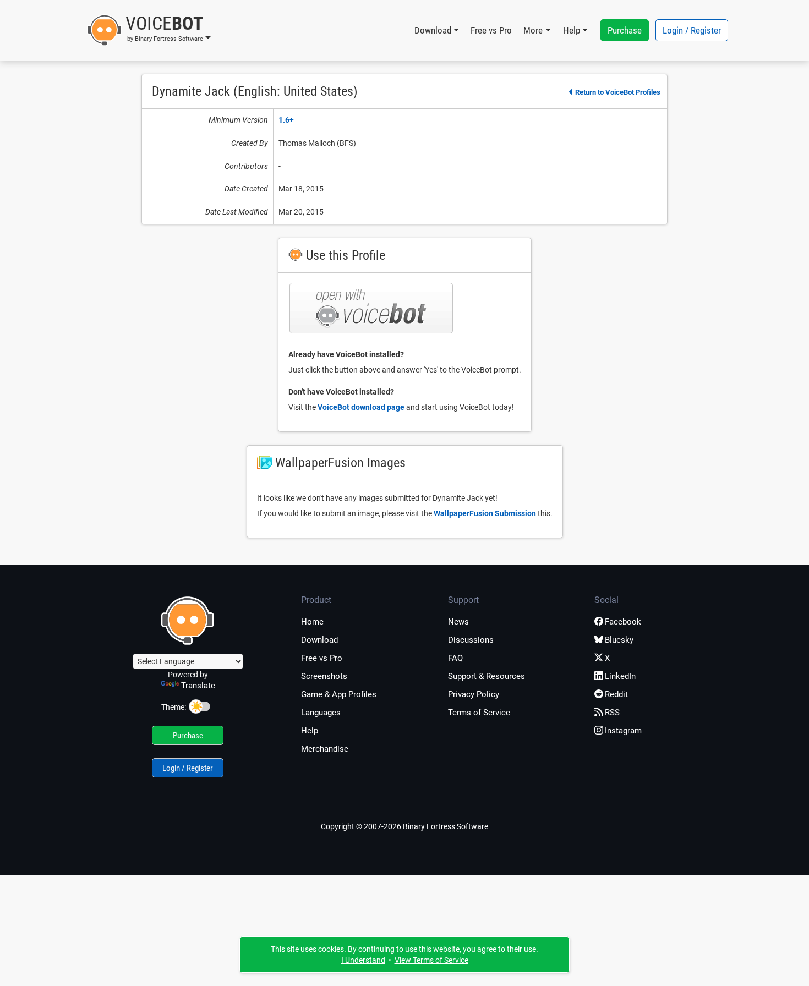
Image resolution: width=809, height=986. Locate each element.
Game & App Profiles (338, 694)
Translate (198, 686)
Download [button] (432, 30)
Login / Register (692, 30)
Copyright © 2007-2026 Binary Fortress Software (404, 826)
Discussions (471, 640)
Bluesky (619, 640)
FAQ (455, 658)
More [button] (533, 30)
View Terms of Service (431, 960)
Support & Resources (486, 676)
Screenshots (324, 676)
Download (319, 640)
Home (312, 622)
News (458, 622)
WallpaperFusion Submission (485, 513)
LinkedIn (620, 676)
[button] (149, 30)
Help (309, 731)
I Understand (363, 960)
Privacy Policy (473, 694)
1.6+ (286, 120)
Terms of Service (479, 712)
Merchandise (324, 749)
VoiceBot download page (361, 407)
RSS (612, 712)
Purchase (625, 30)
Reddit (616, 694)
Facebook (623, 622)
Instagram (623, 731)
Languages (321, 712)
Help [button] (571, 30)
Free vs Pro (491, 30)
